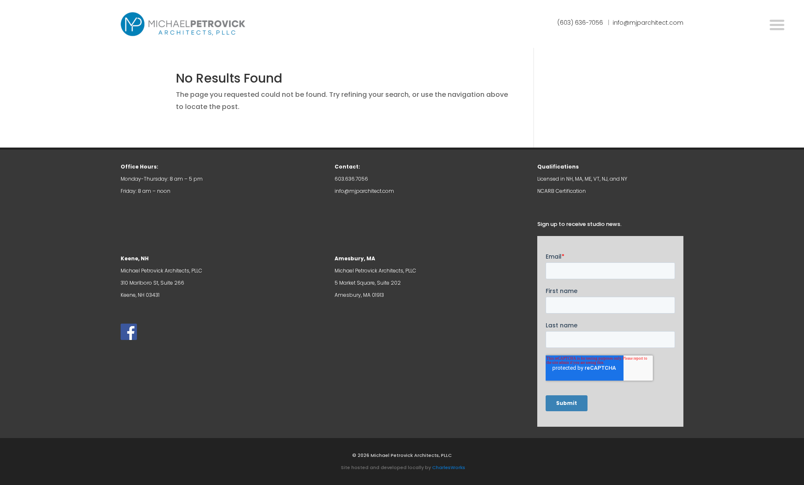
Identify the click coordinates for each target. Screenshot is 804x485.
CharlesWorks (448, 467)
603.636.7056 (351, 178)
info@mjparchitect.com (364, 191)
